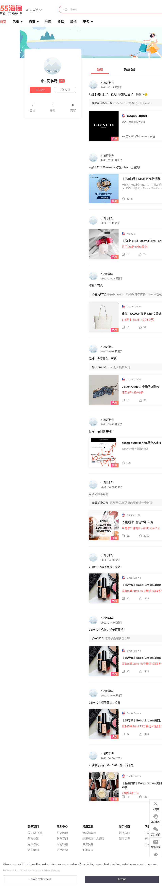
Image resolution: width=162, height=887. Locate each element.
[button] (34, 10)
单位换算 (87, 844)
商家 (32, 22)
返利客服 (62, 844)
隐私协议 (33, 838)
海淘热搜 (124, 838)
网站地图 (33, 850)
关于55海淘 (35, 832)
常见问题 (62, 832)
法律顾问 (62, 850)
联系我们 (62, 838)
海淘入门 (124, 832)
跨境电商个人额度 (93, 838)
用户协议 (33, 844)
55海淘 (11, 10)
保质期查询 (89, 832)
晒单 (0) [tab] (129, 70)
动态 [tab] (100, 70)
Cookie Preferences (40, 879)
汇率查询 (87, 850)
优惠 (16, 22)
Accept (122, 879)
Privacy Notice (52, 870)
